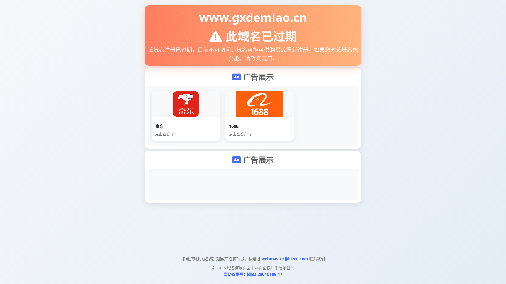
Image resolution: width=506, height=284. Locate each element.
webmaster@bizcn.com (284, 258)
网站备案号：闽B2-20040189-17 (253, 274)
